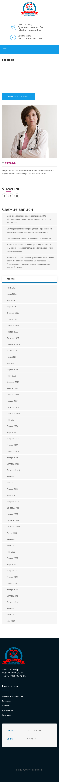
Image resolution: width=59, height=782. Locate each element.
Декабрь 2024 (13, 395)
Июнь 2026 (11, 294)
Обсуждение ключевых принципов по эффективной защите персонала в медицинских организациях (29, 230)
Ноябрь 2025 (12, 332)
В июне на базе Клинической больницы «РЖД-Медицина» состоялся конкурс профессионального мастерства (29, 219)
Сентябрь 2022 (13, 527)
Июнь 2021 (11, 615)
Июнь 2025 (11, 357)
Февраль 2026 (13, 313)
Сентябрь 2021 (13, 602)
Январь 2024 (12, 445)
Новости (6, 705)
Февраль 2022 (13, 571)
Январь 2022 (12, 577)
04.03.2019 (10, 162)
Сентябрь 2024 (13, 413)
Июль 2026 (11, 288)
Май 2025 (11, 363)
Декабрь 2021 (12, 583)
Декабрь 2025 (13, 325)
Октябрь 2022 (13, 520)
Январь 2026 (12, 319)
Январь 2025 (12, 388)
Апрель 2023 (12, 489)
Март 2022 (11, 564)
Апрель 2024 (12, 426)
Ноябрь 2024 (12, 401)
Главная (12, 96)
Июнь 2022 (11, 545)
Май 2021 (11, 621)
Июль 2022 (11, 539)
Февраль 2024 (13, 439)
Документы (7, 710)
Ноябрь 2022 (12, 514)
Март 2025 (11, 376)
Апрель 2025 (12, 369)
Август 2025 (12, 351)
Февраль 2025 (13, 382)
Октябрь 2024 (13, 407)
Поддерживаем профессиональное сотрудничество (29, 238)
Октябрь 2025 (13, 338)
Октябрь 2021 (13, 596)
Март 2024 (11, 432)
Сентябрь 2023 (13, 470)
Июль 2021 (11, 608)
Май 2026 (11, 300)
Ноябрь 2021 (12, 589)
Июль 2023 (11, 476)
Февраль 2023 (13, 501)
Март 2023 (11, 495)
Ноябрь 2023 (12, 457)
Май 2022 (11, 552)
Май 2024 (11, 420)
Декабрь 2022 (13, 508)
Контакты (6, 715)
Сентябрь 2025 (13, 344)
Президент (7, 701)
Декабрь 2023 (13, 451)
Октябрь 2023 (13, 464)
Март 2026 (11, 307)
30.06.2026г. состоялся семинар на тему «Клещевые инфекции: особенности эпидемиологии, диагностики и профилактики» (30, 248)
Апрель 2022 (12, 558)
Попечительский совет (13, 696)
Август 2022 (12, 533)
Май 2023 (11, 483)
